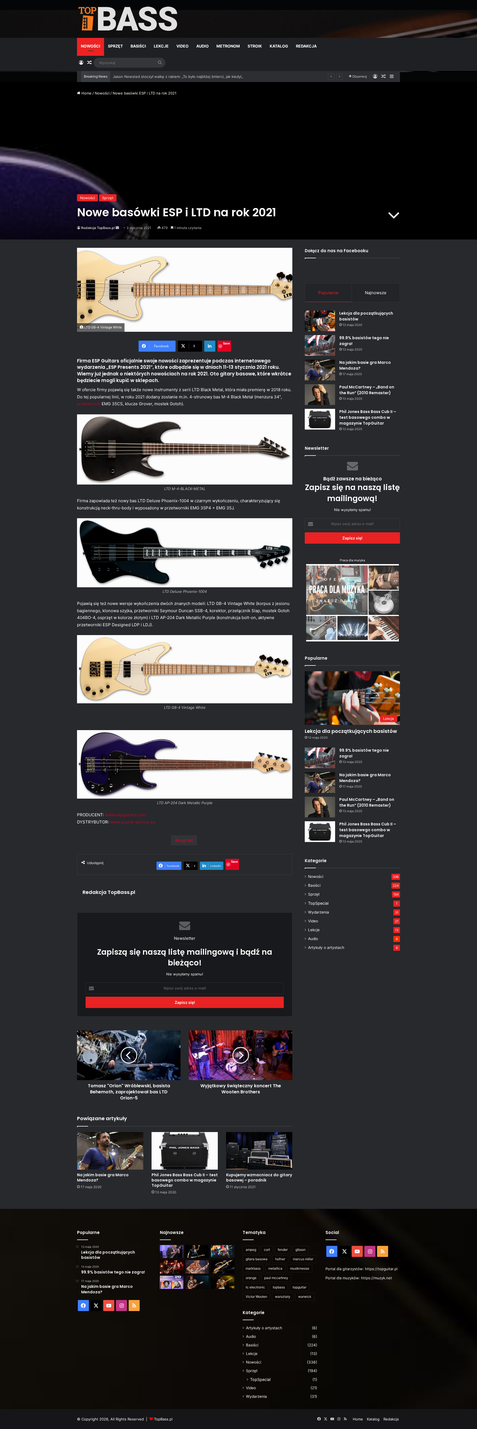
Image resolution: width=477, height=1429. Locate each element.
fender (283, 1250)
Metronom (228, 46)
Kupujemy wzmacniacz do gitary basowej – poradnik (259, 1177)
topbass (279, 1287)
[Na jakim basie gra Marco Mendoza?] (110, 1150)
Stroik (255, 46)
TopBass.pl (163, 1419)
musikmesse (299, 1268)
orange (251, 1278)
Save (226, 343)
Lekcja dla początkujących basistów (351, 731)
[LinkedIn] (209, 346)
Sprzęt (115, 46)
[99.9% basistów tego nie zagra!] (320, 345)
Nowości (90, 46)
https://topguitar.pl (381, 1269)
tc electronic (255, 1287)
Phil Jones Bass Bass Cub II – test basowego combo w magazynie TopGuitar (185, 1180)
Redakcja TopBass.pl (98, 228)
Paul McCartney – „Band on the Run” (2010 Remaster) (366, 390)
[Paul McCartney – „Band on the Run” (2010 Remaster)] (320, 394)
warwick (304, 1296)
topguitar (299, 1287)
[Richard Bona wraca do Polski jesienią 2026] (222, 1266)
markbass (253, 1268)
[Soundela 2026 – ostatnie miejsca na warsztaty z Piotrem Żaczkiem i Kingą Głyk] (171, 1282)
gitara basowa (256, 1259)
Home (86, 93)
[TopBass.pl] (128, 19)
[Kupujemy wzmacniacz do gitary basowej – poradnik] (259, 1150)
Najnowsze (375, 292)
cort (267, 1250)
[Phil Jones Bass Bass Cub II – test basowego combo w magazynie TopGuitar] (185, 1150)
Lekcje (161, 46)
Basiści (138, 46)
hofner (280, 1259)
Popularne (328, 292)
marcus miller (303, 1259)
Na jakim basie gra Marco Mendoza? (103, 1177)
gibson (300, 1250)
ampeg (251, 1250)
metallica (275, 1268)
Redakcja (306, 46)
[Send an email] (117, 228)
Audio (202, 46)
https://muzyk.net (376, 1278)
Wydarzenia (318, 912)
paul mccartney (276, 1278)
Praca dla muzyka (352, 560)
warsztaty (282, 1296)
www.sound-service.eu (132, 822)
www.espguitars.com (126, 814)
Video (182, 46)
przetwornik (88, 403)
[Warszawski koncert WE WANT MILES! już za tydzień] (222, 1282)
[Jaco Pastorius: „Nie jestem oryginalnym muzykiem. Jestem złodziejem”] (197, 1266)
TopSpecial (318, 903)
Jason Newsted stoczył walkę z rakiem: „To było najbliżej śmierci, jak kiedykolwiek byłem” (189, 76)
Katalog (279, 46)
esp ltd (185, 840)
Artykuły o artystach (326, 947)
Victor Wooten (256, 1296)
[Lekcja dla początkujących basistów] (320, 320)
